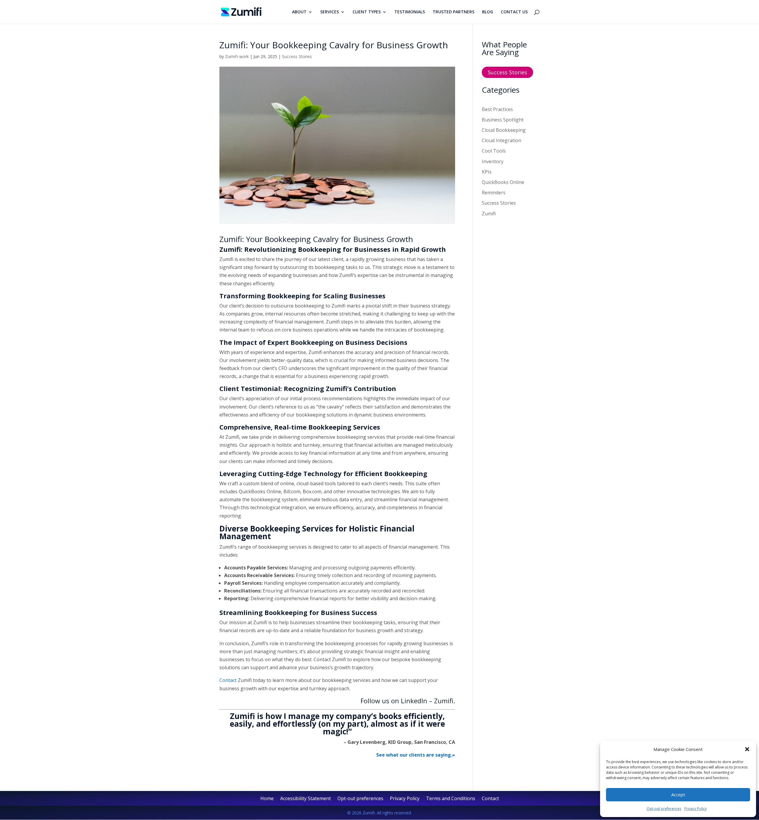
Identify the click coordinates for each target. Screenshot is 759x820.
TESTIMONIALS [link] (409, 12)
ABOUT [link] (299, 12)
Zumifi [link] (489, 213)
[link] (241, 11)
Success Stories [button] (507, 72)
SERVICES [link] (329, 12)
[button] (747, 749)
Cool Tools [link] (494, 151)
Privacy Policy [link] (695, 808)
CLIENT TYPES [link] (367, 12)
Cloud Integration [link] (501, 140)
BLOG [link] (487, 12)
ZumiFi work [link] (237, 56)
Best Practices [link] (497, 109)
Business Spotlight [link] (503, 119)
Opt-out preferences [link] (664, 808)
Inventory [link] (492, 161)
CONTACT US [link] (514, 12)
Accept (678, 794)
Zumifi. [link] (444, 700)
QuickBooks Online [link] (503, 182)
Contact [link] (228, 680)
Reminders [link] (494, 192)
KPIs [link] (487, 172)
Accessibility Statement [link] (305, 799)
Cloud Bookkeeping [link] (504, 130)
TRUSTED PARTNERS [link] (453, 12)
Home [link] (267, 799)
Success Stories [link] (297, 56)
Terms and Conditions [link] (450, 799)
